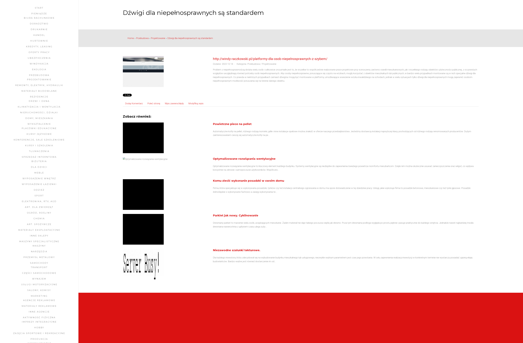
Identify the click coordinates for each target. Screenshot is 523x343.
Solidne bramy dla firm (134, 318)
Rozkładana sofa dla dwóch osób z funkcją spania (328, 321)
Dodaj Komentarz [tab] (134, 103)
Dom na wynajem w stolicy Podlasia (321, 314)
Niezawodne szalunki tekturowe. (236, 250)
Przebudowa (142, 38)
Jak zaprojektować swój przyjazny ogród (143, 321)
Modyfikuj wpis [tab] (195, 103)
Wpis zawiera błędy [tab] (174, 103)
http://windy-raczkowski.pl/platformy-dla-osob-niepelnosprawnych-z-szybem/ (270, 59)
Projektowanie (158, 38)
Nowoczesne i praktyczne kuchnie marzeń (144, 325)
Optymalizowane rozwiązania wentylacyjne (244, 158)
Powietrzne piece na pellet (232, 124)
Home (130, 38)
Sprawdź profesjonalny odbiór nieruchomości (325, 310)
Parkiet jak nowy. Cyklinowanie (235, 215)
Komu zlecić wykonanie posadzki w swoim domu (248, 180)
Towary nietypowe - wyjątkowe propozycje (324, 325)
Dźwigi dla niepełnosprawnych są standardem (190, 38)
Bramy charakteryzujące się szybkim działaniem (146, 314)
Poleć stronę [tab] (153, 103)
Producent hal (130, 329)
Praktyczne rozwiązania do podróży (320, 318)
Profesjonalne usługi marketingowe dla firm (324, 329)
